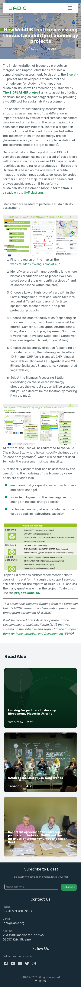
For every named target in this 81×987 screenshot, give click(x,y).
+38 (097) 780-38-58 (18, 911)
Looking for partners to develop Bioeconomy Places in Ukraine (32, 712)
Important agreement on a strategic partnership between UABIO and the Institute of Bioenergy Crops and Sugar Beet (37, 837)
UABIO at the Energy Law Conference (35, 778)
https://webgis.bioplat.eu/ (41, 264)
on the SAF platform (28, 192)
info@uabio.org (13, 923)
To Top (42, 980)
